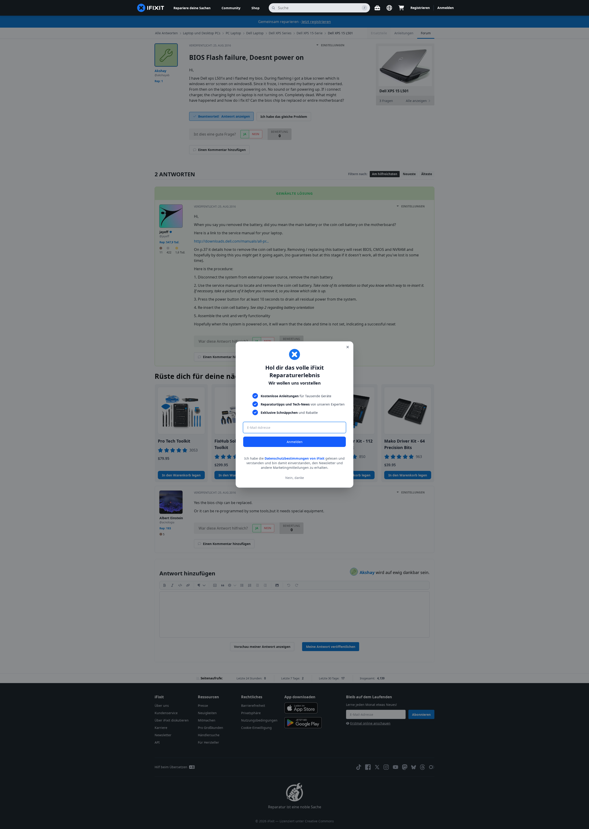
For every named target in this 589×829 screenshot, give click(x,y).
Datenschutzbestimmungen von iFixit (294, 458)
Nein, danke (294, 477)
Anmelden (295, 442)
